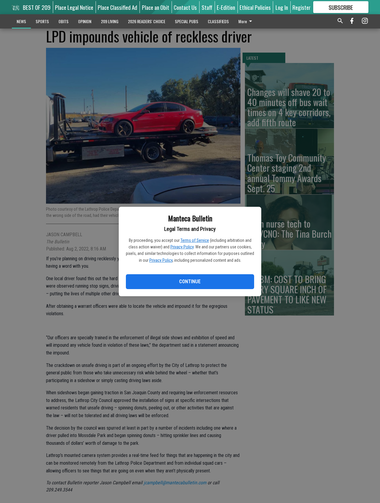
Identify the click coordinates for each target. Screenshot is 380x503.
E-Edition (226, 7)
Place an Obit (155, 7)
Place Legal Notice (74, 7)
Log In (282, 7)
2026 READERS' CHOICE (146, 21)
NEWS (21, 21)
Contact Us (185, 7)
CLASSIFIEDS (218, 21)
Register (301, 7)
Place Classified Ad (117, 7)
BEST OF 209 (36, 7)
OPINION (84, 21)
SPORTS (42, 21)
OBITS (63, 21)
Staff (207, 7)
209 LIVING (109, 21)
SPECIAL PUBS (186, 21)
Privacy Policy (182, 247)
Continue (189, 281)
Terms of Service (194, 240)
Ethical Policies (255, 7)
